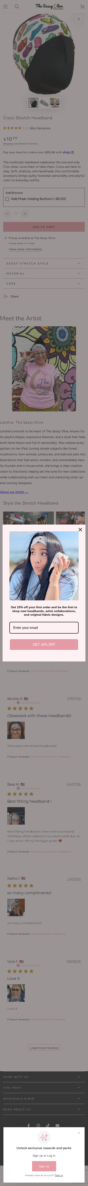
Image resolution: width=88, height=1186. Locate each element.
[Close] (80, 530)
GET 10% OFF (44, 644)
